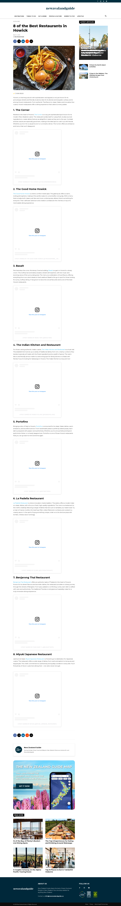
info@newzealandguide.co (54, 896)
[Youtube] (106, 1)
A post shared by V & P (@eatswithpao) (37, 491)
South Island (86, 45)
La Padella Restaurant (30, 498)
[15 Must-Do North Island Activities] (83, 67)
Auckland (16, 21)
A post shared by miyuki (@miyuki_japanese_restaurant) (37, 724)
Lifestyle (80, 16)
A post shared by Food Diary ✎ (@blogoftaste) (37, 647)
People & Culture (55, 16)
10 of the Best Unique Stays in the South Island (92, 52)
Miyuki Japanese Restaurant (34, 654)
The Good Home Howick (31, 189)
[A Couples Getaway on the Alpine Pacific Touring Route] (28, 858)
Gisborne (48, 867)
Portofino (22, 421)
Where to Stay (69, 16)
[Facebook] (97, 1)
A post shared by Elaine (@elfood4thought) (37, 570)
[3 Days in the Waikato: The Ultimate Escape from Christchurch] (83, 76)
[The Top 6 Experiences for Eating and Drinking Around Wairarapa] (60, 829)
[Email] (31, 41)
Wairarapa (48, 838)
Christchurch (17, 867)
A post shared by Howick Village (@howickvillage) (37, 414)
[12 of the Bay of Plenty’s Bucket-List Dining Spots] (28, 829)
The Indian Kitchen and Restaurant (38, 344)
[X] (19, 41)
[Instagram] (100, 1)
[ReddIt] (27, 41)
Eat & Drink (42, 16)
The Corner (23, 110)
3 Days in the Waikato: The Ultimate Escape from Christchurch (98, 75)
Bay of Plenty (17, 838)
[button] (106, 16)
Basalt (20, 265)
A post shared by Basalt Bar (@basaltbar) (37, 337)
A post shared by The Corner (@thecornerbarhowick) (37, 182)
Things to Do (31, 16)
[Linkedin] (23, 41)
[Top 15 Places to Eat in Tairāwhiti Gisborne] (60, 858)
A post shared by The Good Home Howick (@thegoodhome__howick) (38, 258)
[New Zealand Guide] (60, 8)
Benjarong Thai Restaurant (33, 577)
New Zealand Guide (19, 36)
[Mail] (103, 1)
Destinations (19, 16)
